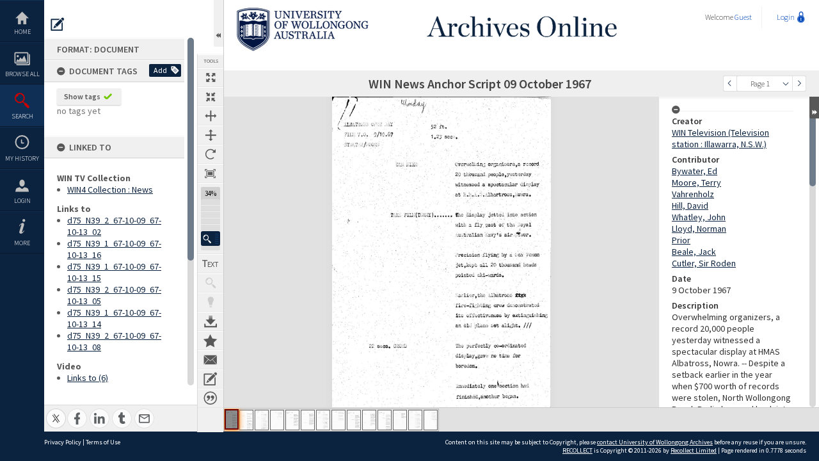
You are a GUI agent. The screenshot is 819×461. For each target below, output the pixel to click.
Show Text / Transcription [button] (210, 263)
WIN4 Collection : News (110, 189)
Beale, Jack (694, 251)
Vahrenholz (693, 194)
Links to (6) (87, 378)
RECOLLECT (577, 450)
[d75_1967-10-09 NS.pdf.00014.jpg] (431, 420)
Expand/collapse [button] (814, 107)
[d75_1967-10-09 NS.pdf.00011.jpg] (385, 420)
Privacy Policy (62, 442)
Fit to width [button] (210, 115)
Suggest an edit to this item (58, 24)
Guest (743, 17)
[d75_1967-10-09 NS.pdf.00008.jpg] (338, 420)
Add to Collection (210, 340)
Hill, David (690, 205)
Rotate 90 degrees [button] (210, 154)
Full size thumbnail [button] (210, 77)
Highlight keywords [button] (210, 302)
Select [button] (785, 83)
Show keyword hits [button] (210, 283)
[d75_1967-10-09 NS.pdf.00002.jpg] (246, 420)
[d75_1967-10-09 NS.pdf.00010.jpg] (369, 420)
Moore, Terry (696, 182)
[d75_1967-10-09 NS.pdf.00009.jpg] (354, 420)
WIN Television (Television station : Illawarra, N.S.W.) (720, 138)
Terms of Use (103, 442)
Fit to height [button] (210, 135)
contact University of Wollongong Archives (655, 442)
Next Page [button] (799, 83)
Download (210, 321)
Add (160, 70)
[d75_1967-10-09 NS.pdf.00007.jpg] (323, 420)
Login (22, 201)
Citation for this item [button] (210, 398)
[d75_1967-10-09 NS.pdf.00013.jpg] (415, 420)
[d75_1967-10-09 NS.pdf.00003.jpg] (262, 420)
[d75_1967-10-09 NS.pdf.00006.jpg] (308, 420)
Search (22, 116)
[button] (210, 238)
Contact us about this (210, 359)
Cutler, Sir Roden (704, 263)
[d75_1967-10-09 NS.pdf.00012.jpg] (400, 420)
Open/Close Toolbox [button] (218, 23)
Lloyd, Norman (699, 228)
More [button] (22, 243)
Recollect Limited (694, 450)
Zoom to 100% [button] (210, 173)
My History (22, 158)
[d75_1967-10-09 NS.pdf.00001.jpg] (232, 419)
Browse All (22, 74)
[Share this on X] (56, 411)
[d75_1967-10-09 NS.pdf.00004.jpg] (277, 420)
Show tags (82, 96)
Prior (681, 240)
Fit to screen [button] (210, 96)
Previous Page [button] (730, 83)
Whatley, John (699, 217)
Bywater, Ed (694, 171)
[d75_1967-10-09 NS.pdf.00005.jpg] (292, 420)
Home (22, 32)
